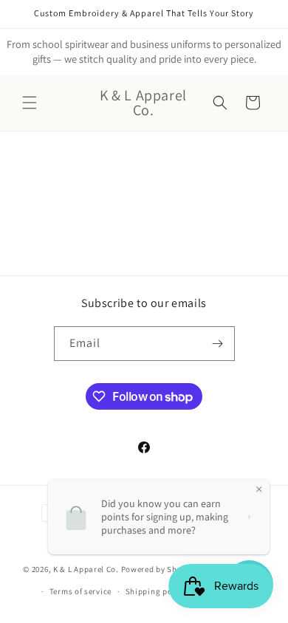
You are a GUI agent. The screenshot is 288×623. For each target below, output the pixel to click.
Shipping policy (156, 591)
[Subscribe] (218, 343)
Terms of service (80, 591)
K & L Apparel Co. (87, 568)
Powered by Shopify (159, 568)
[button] (29, 102)
